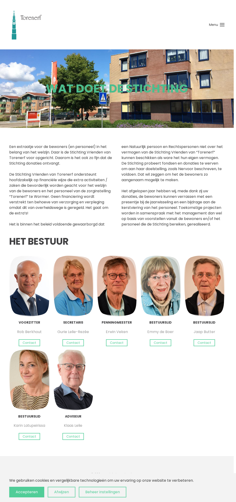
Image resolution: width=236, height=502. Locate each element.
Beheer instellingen (102, 492)
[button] (217, 24)
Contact (29, 342)
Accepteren (27, 492)
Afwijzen (61, 492)
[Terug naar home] (26, 24)
